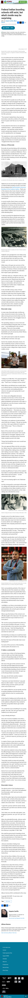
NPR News (8, 901)
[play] (2, 996)
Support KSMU (6, 955)
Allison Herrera (6, 924)
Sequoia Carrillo (9, 21)
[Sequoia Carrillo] (4, 913)
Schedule (5, 958)
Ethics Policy (5, 970)
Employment (5, 964)
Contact (4, 950)
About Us (5, 961)
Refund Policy (6, 967)
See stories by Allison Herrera (9, 932)
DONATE (23, 2)
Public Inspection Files (7, 953)
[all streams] (26, 996)
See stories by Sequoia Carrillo (16, 918)
